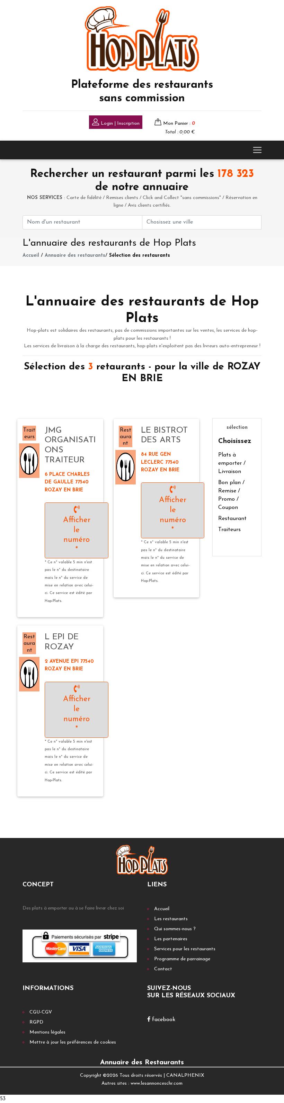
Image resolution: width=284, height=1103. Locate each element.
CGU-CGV (40, 1012)
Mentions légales (47, 1032)
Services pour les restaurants (184, 949)
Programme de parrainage (182, 959)
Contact (163, 969)
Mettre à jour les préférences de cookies (72, 1042)
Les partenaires (170, 939)
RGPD (36, 1022)
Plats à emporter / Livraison (232, 463)
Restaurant (232, 518)
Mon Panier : (179, 123)
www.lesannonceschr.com (157, 1083)
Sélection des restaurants (139, 255)
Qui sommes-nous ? (175, 929)
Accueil (31, 255)
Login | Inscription (119, 123)
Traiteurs (229, 529)
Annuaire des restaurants (75, 255)
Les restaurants (171, 919)
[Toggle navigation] (257, 150)
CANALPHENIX (185, 1075)
